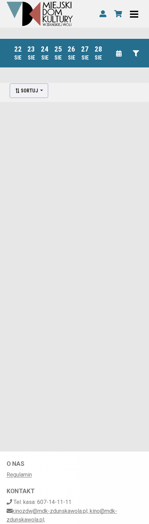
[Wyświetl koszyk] (118, 14)
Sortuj (29, 90)
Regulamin (19, 474)
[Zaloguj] (103, 13)
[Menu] (134, 14)
